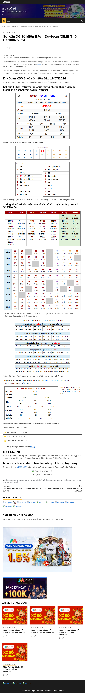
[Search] (82, 21)
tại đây (32, 447)
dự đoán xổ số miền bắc (38, 480)
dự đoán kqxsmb (24, 480)
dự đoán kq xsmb (12, 480)
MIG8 (39, 64)
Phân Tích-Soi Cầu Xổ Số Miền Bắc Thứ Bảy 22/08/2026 (13, 669)
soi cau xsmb (71, 480)
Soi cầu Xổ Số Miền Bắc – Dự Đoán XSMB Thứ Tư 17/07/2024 (63, 488)
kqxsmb (59, 480)
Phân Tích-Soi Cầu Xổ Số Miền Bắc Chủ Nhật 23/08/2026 (69, 632)
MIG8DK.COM (22, 467)
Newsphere (49, 691)
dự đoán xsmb (51, 480)
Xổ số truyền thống (9, 32)
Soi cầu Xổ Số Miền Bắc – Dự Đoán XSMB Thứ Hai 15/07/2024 (22, 488)
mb (65, 480)
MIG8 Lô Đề (9, 8)
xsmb (15, 482)
